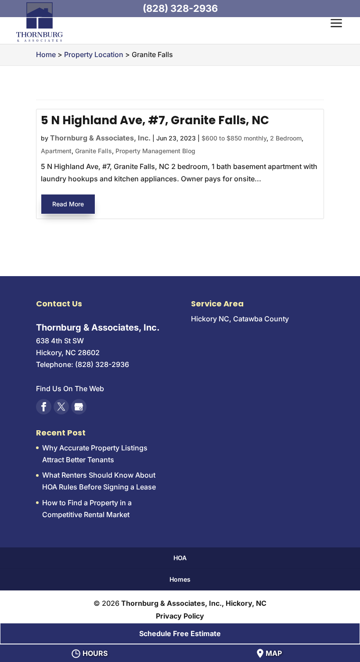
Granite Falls (93, 151)
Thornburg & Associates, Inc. (100, 137)
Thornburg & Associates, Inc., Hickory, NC (193, 603)
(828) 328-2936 (180, 8)
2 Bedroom (286, 138)
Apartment (56, 151)
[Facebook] (43, 406)
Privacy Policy (180, 616)
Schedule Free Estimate (180, 633)
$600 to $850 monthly (234, 138)
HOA (180, 557)
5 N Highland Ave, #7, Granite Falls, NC (155, 120)
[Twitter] (61, 406)
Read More (68, 204)
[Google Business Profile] (78, 406)
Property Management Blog (155, 151)
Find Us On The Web (70, 388)
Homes (180, 579)
